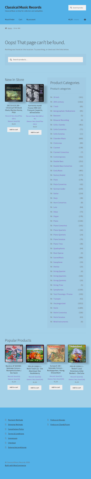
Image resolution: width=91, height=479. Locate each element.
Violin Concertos (60, 312)
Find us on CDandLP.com (60, 424)
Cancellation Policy (16, 429)
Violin (55, 308)
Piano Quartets (59, 230)
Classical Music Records (23, 7)
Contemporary (59, 157)
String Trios (58, 285)
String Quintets (59, 280)
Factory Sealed (59, 175)
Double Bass (58, 161)
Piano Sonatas (59, 239)
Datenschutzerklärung (17, 447)
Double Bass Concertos (62, 166)
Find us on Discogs (57, 420)
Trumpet (57, 299)
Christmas (57, 143)
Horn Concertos (59, 202)
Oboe (55, 212)
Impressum (12, 438)
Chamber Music (59, 138)
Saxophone (57, 262)
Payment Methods (15, 420)
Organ (56, 216)
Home (10, 28)
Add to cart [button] (14, 129)
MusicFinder (10, 19)
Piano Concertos (60, 225)
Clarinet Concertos (61, 152)
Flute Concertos (59, 184)
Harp (55, 198)
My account (31, 19)
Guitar (56, 193)
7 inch (55, 106)
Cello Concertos (59, 129)
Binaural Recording (61, 120)
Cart (20, 19)
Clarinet (56, 147)
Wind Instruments (60, 321)
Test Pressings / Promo (63, 294)
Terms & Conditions (16, 433)
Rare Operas (58, 253)
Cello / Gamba (59, 124)
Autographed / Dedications (64, 111)
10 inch (56, 97)
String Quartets (59, 276)
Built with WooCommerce (15, 465)
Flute (55, 179)
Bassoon (56, 115)
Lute (55, 207)
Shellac (56, 266)
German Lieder (59, 189)
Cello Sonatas (59, 134)
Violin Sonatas (59, 317)
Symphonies (58, 289)
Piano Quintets (59, 234)
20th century (58, 102)
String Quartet (59, 271)
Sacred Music (58, 257)
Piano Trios (58, 244)
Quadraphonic (59, 248)
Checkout (12, 443)
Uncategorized (59, 303)
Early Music (57, 170)
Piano (55, 221)
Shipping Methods (15, 424)
